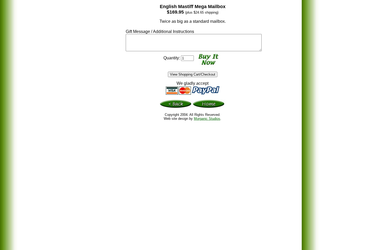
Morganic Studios (207, 119)
